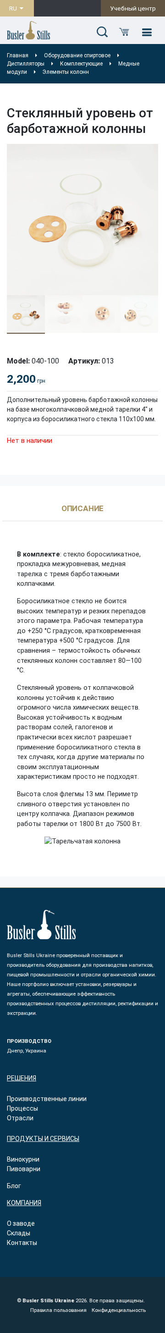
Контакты (22, 1242)
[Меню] (146, 32)
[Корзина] (124, 32)
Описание (82, 509)
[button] (102, 32)
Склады (18, 1233)
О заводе (21, 1223)
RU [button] (13, 8)
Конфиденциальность (119, 1310)
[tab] (82, 513)
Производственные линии (47, 1098)
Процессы (22, 1108)
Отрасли (20, 1118)
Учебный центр (133, 8)
